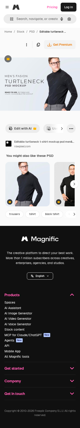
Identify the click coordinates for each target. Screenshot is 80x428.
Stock (20, 32)
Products (12, 294)
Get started (14, 368)
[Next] (62, 128)
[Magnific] (40, 240)
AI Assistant (12, 308)
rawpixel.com (22, 146)
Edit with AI (20, 129)
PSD (32, 32)
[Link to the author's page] (8, 144)
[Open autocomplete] (10, 19)
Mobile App (12, 351)
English (40, 276)
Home (8, 32)
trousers (14, 214)
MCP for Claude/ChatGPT (26, 335)
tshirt (32, 214)
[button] (40, 276)
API (6, 346)
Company (12, 381)
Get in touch (14, 393)
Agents (13, 340)
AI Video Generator (17, 319)
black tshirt (52, 214)
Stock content (14, 329)
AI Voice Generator (17, 324)
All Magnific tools (16, 357)
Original (28, 59)
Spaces (9, 302)
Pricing (52, 7)
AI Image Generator (18, 313)
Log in (68, 7)
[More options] (26, 44)
